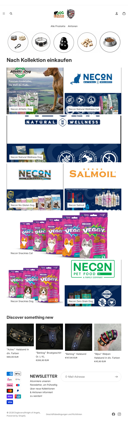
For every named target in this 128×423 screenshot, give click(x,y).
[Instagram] (119, 414)
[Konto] (116, 13)
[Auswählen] (29, 341)
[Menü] (4, 13)
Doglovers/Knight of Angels (27, 412)
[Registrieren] (116, 376)
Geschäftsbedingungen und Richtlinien (64, 414)
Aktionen (73, 26)
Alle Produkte (58, 26)
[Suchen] (11, 13)
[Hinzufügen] (58, 345)
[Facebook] (114, 414)
